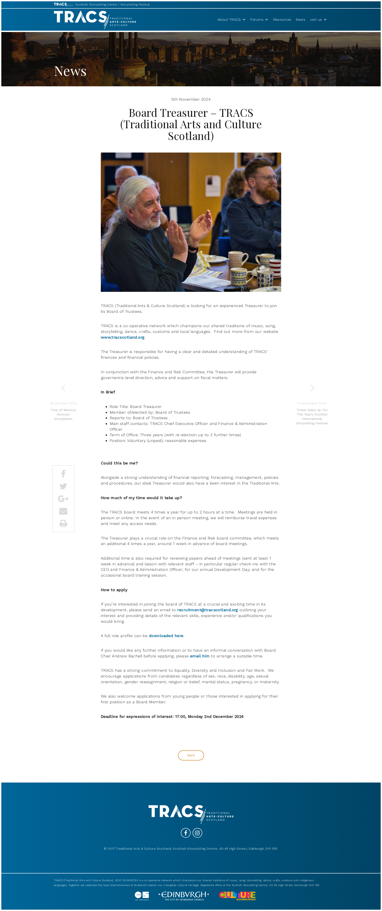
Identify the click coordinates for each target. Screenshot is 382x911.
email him (200, 656)
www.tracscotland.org (123, 337)
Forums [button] (257, 19)
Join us (316, 19)
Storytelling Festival (135, 4)
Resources (282, 19)
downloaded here (166, 635)
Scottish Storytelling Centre (96, 4)
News (301, 19)
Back (191, 755)
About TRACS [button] (229, 19)
